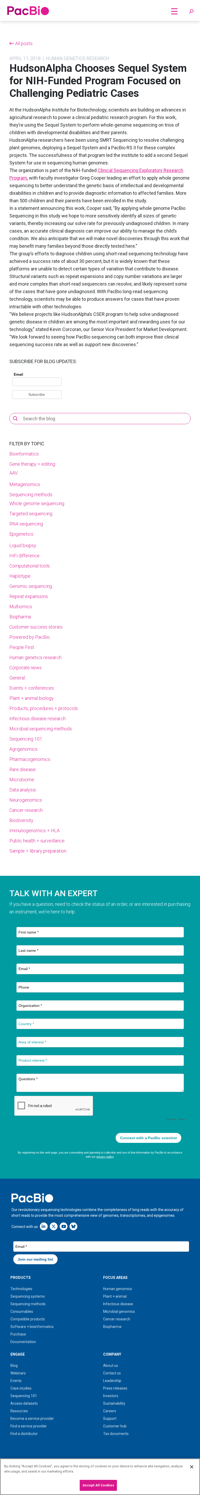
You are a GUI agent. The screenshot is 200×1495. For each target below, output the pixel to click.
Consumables (21, 1311)
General (17, 678)
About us (110, 1365)
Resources (19, 1411)
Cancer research (26, 810)
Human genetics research (35, 657)
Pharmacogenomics (29, 759)
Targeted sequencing (30, 513)
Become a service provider (32, 1418)
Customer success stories (36, 627)
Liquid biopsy (22, 545)
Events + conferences (31, 688)
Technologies (21, 1289)
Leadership (112, 1381)
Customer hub (115, 1426)
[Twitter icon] (54, 1226)
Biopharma (20, 616)
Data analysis (22, 790)
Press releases (115, 1388)
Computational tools (29, 566)
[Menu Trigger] (174, 11)
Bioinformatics (24, 454)
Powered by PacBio (29, 637)
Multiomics (20, 606)
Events (16, 1381)
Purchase (18, 1334)
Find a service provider (28, 1426)
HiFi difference (24, 555)
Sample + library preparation (37, 851)
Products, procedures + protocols (43, 708)
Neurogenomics (25, 800)
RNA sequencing (26, 524)
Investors (110, 1396)
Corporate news (25, 667)
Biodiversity (21, 820)
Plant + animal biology (31, 698)
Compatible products (27, 1319)
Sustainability (114, 1403)
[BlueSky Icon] (73, 1226)
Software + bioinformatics (32, 1327)
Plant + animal (115, 1296)
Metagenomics (24, 484)
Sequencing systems (27, 1296)
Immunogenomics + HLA (34, 830)
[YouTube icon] (63, 1226)
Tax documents (116, 1434)
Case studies (21, 1388)
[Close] (191, 1467)
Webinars (18, 1373)
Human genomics (117, 1289)
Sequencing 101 (25, 739)
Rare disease (22, 769)
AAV (13, 473)
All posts (23, 43)
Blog (14, 1365)
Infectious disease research (37, 718)
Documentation (23, 1342)
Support (109, 1418)
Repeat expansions (28, 596)
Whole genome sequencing (36, 503)
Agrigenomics (23, 749)
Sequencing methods (30, 494)
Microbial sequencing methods (40, 728)
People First (21, 647)
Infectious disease (118, 1304)
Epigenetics (21, 534)
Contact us (112, 1373)
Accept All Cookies (98, 1485)
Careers (109, 1411)
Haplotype (19, 576)
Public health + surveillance (37, 840)
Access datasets (24, 1403)
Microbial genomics (119, 1311)
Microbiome (21, 779)
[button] (191, 11)
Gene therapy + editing (32, 464)
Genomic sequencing (30, 586)
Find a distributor (24, 1434)
